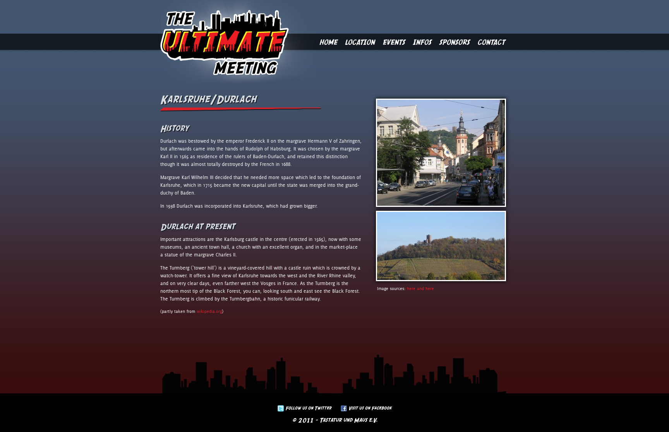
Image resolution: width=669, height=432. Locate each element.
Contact (491, 42)
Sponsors (454, 42)
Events (394, 42)
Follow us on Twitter (308, 408)
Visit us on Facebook (369, 408)
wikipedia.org (209, 311)
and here (425, 288)
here (411, 288)
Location (360, 42)
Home (328, 42)
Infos (422, 42)
